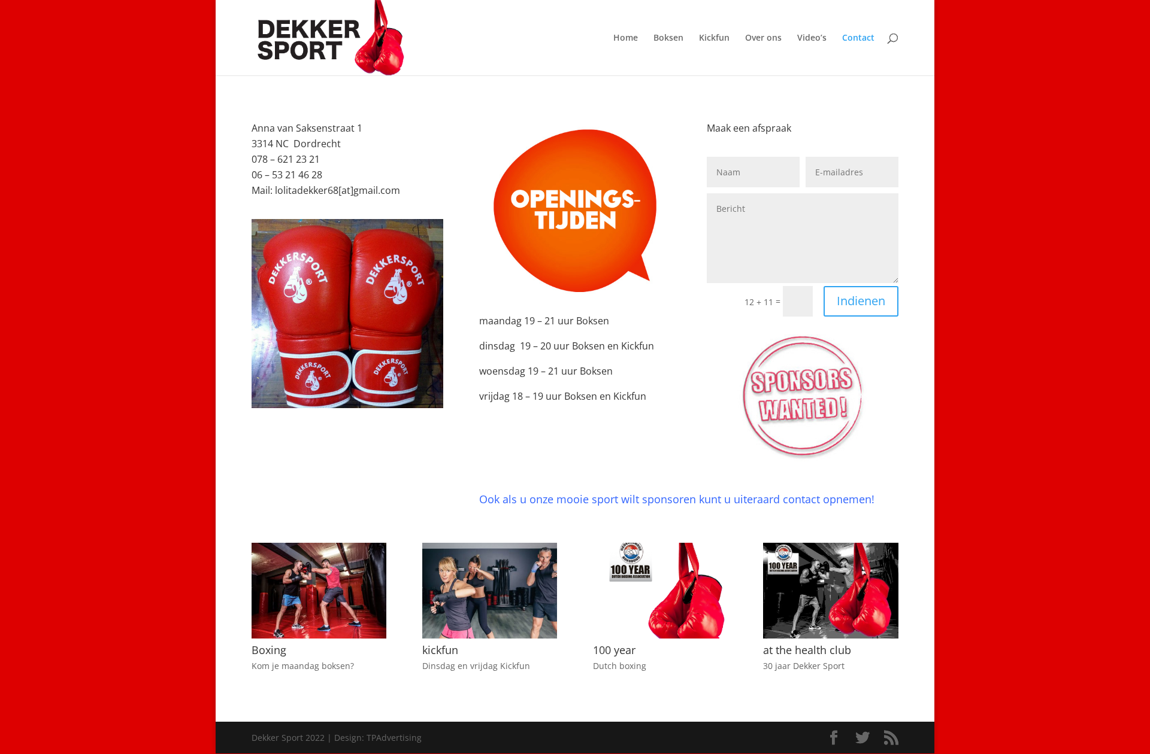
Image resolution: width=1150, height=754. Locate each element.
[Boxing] (319, 635)
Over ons (763, 38)
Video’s (812, 38)
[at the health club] (830, 635)
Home (625, 38)
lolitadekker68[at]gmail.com (337, 190)
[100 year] (660, 635)
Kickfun (714, 38)
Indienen (861, 301)
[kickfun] (489, 635)
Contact (858, 38)
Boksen (668, 38)
